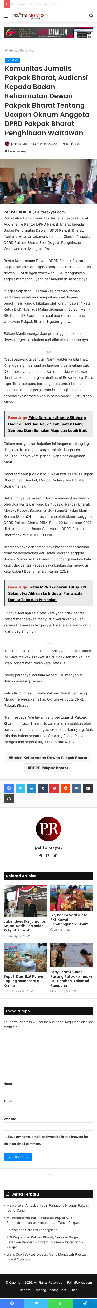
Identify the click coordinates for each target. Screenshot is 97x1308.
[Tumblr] (43, 788)
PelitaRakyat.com (79, 1282)
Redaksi (25, 1290)
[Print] (9, 798)
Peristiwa (26, 50)
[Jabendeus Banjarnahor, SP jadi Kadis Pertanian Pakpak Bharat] (25, 901)
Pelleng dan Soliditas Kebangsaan (32, 1230)
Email (8, 1101)
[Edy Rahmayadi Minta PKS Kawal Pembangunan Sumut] (71, 898)
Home (12, 50)
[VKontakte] (76, 788)
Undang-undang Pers (50, 1290)
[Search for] (91, 17)
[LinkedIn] (31, 788)
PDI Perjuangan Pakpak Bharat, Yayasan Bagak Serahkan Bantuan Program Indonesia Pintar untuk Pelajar (45, 1242)
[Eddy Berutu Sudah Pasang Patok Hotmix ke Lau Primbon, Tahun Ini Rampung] (71, 955)
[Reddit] (65, 788)
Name (8, 1084)
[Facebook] (9, 788)
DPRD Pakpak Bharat (49, 767)
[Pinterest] (54, 788)
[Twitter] (20, 788)
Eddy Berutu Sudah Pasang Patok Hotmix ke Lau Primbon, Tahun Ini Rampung (71, 979)
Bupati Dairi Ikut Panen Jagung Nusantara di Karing (23, 981)
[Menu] (6, 17)
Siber (73, 1290)
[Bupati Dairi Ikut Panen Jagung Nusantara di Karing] (25, 957)
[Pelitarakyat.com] (30, 15)
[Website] (42, 855)
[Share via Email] (88, 788)
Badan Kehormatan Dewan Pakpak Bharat (49, 757)
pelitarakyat (19, 144)
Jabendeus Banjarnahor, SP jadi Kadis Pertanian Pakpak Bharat (25, 926)
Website (10, 1119)
